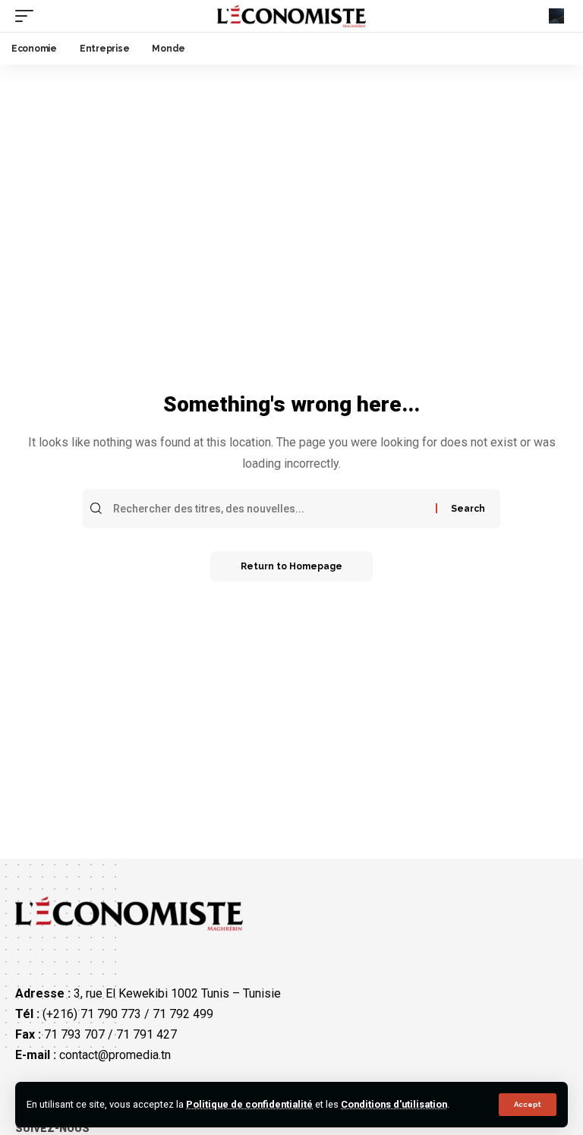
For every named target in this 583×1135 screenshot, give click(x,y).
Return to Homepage (291, 566)
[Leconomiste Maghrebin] (292, 16)
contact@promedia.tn (115, 1055)
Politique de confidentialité (249, 1104)
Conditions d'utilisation (394, 1104)
